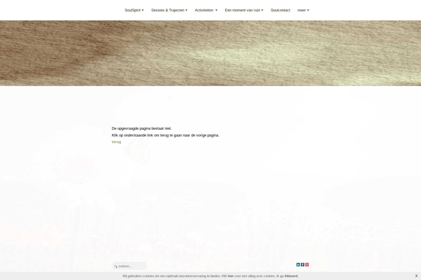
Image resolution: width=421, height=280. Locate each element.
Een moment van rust (242, 10)
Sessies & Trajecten (167, 10)
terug (116, 142)
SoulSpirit (133, 10)
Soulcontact (280, 10)
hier (231, 276)
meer (302, 10)
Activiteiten (204, 10)
